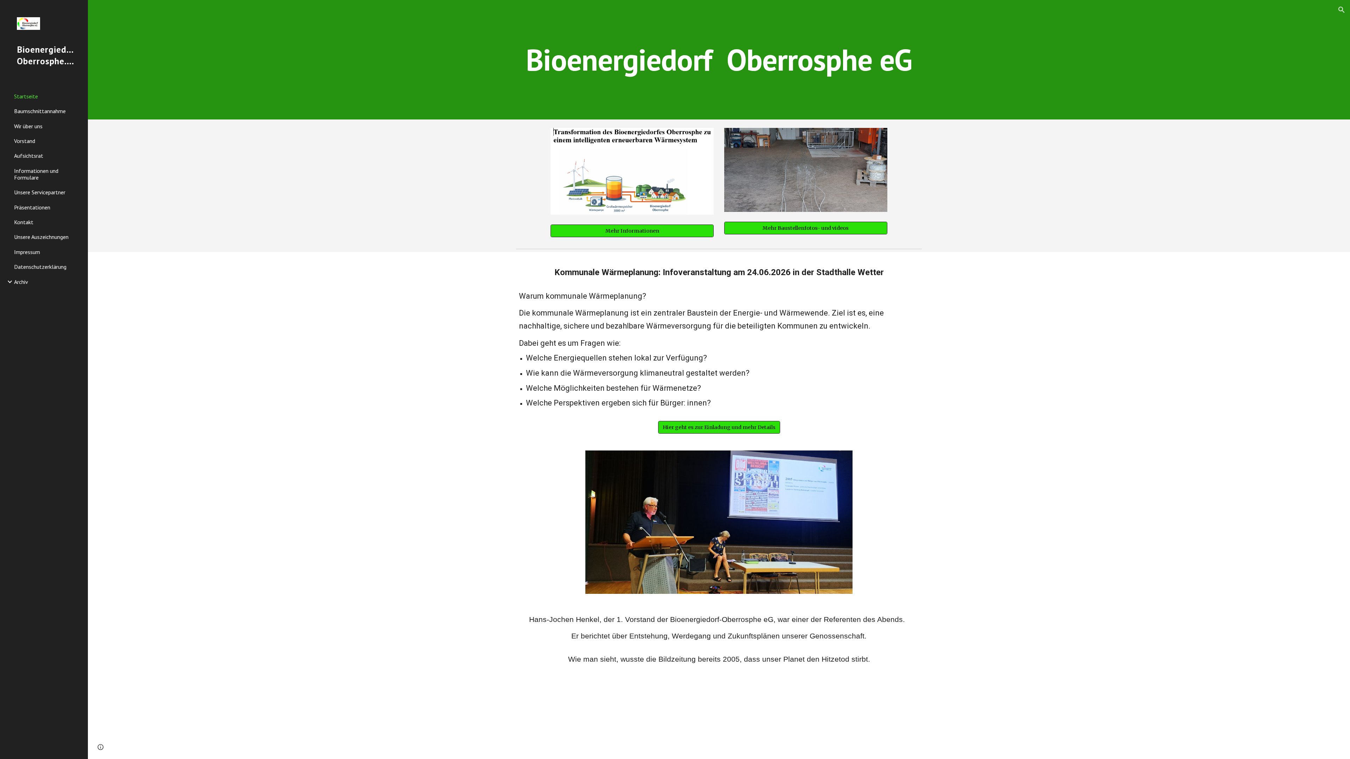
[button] (1341, 9)
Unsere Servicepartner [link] (39, 192)
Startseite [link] (26, 96)
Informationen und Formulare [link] (36, 174)
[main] (719, 59)
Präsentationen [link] (32, 207)
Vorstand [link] (24, 140)
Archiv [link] (21, 281)
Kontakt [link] (23, 222)
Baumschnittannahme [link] (40, 111)
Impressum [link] (27, 251)
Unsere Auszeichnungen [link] (41, 236)
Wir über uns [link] (28, 126)
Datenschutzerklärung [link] (40, 266)
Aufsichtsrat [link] (28, 155)
